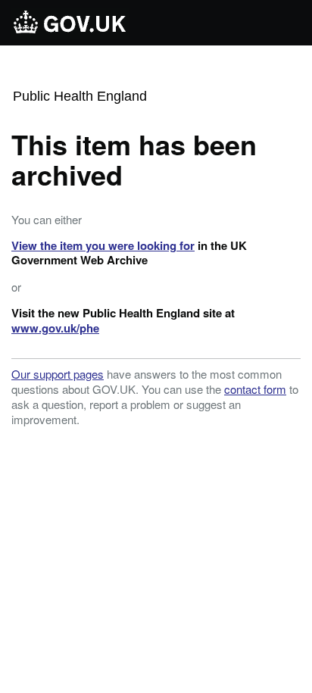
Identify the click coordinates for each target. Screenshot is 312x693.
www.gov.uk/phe (55, 328)
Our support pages (57, 374)
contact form (255, 389)
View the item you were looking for (103, 245)
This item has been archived (134, 159)
